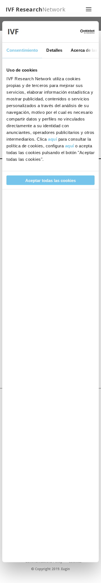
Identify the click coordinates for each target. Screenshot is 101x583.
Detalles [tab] (54, 50)
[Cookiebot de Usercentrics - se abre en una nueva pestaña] (71, 32)
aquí (52, 139)
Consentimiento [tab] (22, 50)
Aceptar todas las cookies (50, 180)
